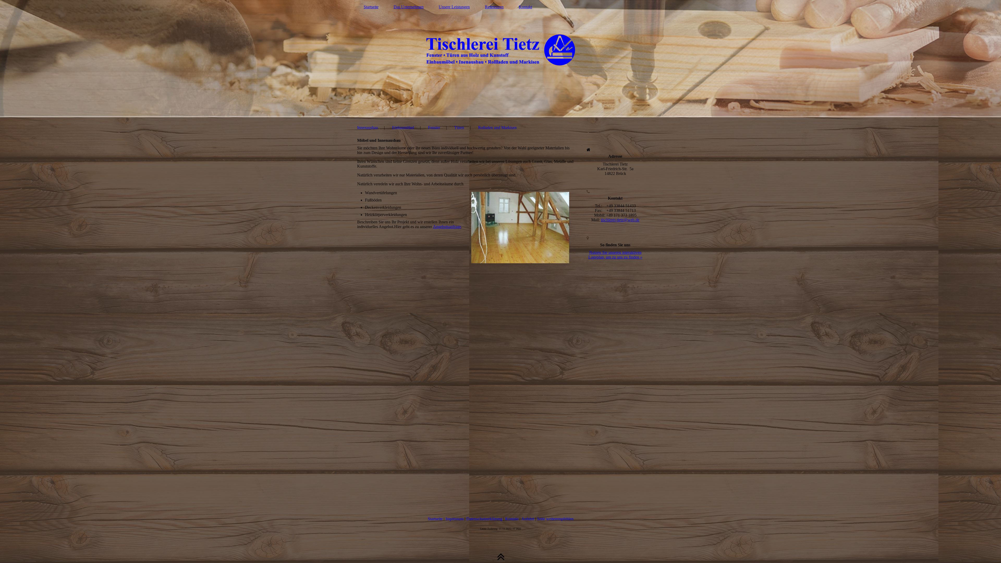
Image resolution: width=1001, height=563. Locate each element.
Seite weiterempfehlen (555, 519)
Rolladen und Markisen (497, 127)
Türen (459, 127)
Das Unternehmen (409, 7)
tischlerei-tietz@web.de (620, 220)
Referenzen (494, 7)
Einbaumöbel (403, 127)
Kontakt (525, 7)
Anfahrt (527, 519)
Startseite (371, 7)
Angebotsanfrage (447, 226)
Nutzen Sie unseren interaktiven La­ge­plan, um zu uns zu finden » (615, 254)
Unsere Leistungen (454, 7)
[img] (500, 58)
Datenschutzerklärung (484, 519)
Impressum (454, 519)
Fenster (434, 127)
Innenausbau (367, 127)
